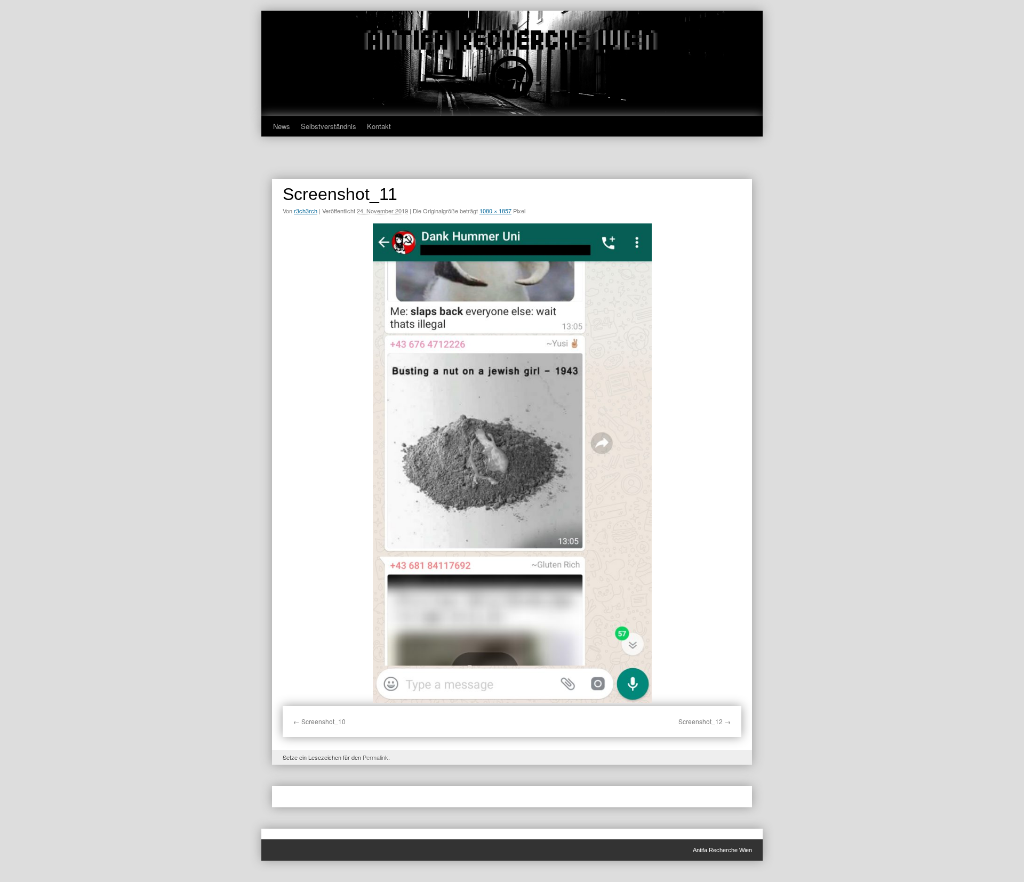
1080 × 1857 (495, 210)
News (281, 126)
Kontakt (379, 126)
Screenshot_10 (323, 721)
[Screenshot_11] (512, 463)
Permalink (375, 757)
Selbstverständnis (328, 126)
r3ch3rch (305, 210)
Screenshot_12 (700, 721)
